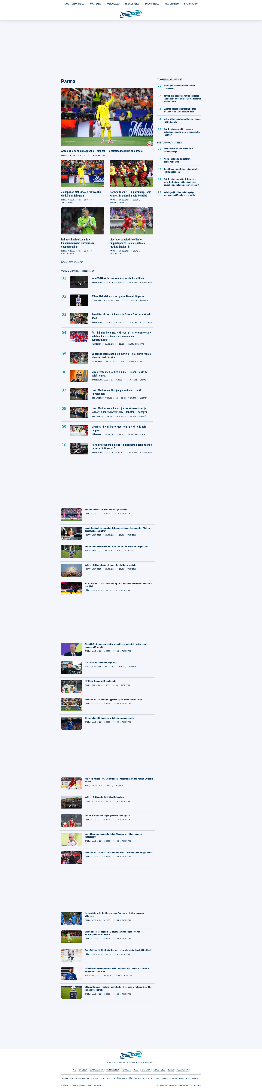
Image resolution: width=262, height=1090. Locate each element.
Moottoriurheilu (74, 3)
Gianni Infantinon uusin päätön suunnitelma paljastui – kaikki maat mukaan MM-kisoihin (116, 645)
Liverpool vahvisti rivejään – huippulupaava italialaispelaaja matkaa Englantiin (127, 243)
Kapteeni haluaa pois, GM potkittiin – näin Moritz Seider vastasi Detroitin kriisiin (119, 780)
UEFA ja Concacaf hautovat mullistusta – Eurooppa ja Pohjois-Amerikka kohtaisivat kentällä (118, 988)
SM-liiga (83, 1070)
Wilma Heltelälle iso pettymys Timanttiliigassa (118, 296)
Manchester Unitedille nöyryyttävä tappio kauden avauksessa (113, 699)
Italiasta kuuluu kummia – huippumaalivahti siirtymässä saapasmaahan (77, 243)
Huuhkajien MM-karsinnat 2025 (175, 1078)
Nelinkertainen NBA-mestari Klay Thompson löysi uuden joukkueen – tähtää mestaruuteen (117, 970)
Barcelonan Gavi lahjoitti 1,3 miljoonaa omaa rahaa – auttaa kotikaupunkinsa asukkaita (112, 933)
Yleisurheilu (132, 3)
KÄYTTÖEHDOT (195, 1085)
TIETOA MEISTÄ (162, 1085)
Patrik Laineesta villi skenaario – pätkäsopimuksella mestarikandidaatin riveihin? (118, 585)
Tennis (171, 1070)
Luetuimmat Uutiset (169, 142)
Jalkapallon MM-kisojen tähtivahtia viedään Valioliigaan (81, 193)
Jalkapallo (113, 3)
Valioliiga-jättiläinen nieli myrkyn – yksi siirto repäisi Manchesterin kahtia (121, 355)
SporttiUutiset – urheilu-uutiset (76, 1078)
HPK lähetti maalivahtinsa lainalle (100, 681)
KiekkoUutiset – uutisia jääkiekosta (110, 1078)
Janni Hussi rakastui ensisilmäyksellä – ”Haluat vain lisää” (121, 316)
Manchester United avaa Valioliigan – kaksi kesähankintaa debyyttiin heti (119, 852)
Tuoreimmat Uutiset (169, 79)
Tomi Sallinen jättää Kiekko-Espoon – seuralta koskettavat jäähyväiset (118, 950)
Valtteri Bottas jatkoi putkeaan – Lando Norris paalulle (110, 565)
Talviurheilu (152, 3)
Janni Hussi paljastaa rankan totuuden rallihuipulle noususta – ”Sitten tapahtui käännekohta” (117, 529)
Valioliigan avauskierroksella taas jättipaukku (106, 509)
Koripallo (146, 1070)
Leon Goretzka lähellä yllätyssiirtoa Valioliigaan (107, 815)
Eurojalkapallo (96, 1070)
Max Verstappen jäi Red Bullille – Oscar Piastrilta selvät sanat (120, 373)
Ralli (136, 1070)
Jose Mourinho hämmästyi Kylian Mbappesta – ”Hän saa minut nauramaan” (113, 835)
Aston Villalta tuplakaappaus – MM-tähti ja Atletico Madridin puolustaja (102, 151)
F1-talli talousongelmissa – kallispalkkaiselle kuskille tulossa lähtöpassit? (122, 446)
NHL (74, 1070)
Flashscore (195, 1078)
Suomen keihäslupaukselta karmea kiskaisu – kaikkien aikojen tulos (116, 546)
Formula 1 (126, 1070)
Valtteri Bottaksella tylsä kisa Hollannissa (104, 797)
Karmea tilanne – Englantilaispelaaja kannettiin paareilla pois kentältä (130, 193)
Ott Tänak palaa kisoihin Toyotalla (101, 662)
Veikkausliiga (112, 1070)
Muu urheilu (172, 3)
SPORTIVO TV (191, 3)
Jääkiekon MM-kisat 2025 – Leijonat (144, 1078)
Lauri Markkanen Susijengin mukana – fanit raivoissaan (116, 392)
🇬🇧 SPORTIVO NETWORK (178, 1085)
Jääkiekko (95, 3)
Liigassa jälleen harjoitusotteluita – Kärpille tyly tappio (119, 428)
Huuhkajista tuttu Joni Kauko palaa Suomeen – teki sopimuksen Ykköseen (114, 914)
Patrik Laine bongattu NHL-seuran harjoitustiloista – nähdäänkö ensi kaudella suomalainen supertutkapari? (121, 336)
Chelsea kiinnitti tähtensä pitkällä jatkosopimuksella (109, 718)
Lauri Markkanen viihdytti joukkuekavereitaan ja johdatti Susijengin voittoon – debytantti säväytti (119, 410)
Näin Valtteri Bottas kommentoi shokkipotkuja (118, 278)
